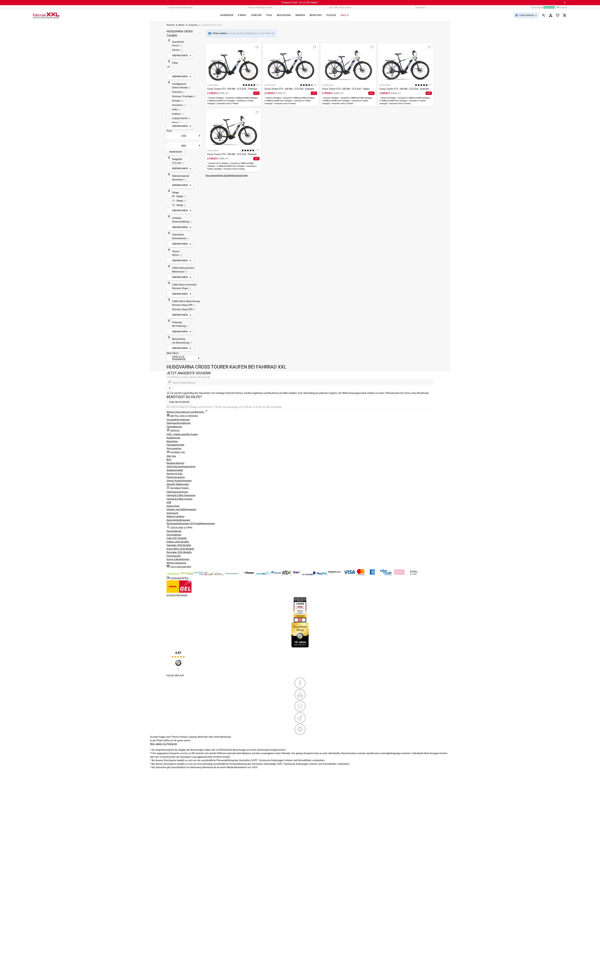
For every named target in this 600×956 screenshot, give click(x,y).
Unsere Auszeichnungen (179, 480)
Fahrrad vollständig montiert (260, 7)
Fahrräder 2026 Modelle (179, 545)
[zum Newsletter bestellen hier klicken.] (170, 388)
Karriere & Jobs (174, 473)
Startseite (171, 25)
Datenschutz (173, 506)
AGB (169, 502)
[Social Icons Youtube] (300, 694)
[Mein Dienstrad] (232, 574)
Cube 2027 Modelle (177, 538)
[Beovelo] (287, 574)
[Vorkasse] (414, 574)
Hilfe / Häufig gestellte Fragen (182, 434)
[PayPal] (320, 574)
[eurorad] (307, 574)
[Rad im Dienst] (276, 574)
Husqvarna (193, 25)
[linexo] (297, 574)
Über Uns (171, 456)
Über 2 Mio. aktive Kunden (340, 7)
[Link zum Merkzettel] (557, 15)
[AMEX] (372, 574)
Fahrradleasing (174, 426)
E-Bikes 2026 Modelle (178, 541)
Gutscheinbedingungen (178, 520)
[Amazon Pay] (335, 574)
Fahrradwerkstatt (175, 444)
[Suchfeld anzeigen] (543, 15)
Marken (181, 25)
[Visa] (349, 574)
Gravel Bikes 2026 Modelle (180, 548)
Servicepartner (174, 448)
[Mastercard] (361, 574)
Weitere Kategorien (176, 563)
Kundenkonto (173, 437)
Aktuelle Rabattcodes (178, 484)
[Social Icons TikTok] (300, 718)
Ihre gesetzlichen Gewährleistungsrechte (227, 175)
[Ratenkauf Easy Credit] (399, 574)
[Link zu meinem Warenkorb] (565, 15)
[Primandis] (263, 574)
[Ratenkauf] (386, 574)
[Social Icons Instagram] (300, 706)
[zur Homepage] (46, 15)
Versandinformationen (178, 419)
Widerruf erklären (175, 516)
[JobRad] (173, 574)
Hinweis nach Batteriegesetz (181, 509)
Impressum (172, 513)
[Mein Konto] (550, 15)
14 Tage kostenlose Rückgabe (179, 7)
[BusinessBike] (201, 574)
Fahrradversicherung (177, 492)
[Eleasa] (248, 574)
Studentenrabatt (175, 470)
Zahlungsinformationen (179, 423)
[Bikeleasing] (187, 574)
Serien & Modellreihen (178, 559)
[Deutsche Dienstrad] (216, 574)
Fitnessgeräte (174, 555)
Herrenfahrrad (174, 534)
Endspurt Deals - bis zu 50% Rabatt (300, 2)
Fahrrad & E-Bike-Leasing (179, 499)
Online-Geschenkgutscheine (181, 466)
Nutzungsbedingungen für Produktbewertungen (191, 523)
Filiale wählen (220, 33)
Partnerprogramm (176, 477)
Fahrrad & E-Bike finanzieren (181, 495)
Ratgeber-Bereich (175, 463)
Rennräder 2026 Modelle (179, 552)
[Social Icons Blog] (300, 729)
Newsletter (172, 441)
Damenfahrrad (174, 531)
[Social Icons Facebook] (300, 683)
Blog (169, 459)
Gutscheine (420, 7)
